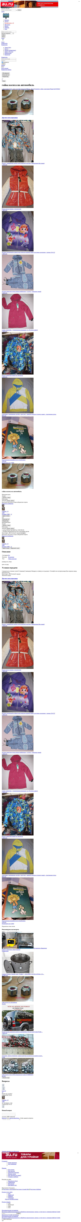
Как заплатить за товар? (14, 1175)
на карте (23, 533)
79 (2, 1092)
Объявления (11, 1182)
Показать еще (6, 1077)
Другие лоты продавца (10, 117)
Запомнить (6, 62)
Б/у (9, 555)
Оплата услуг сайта (7, 1192)
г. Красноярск (5, 89)
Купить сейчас (10, 500)
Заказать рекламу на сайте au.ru (10, 1151)
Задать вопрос (6, 515)
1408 (3, 513)
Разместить (4, 43)
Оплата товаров (6, 1202)
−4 (11, 514)
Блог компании (12, 1164)
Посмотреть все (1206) (8, 462)
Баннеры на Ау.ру (13, 1181)
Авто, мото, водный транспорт (18, 89)
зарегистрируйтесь (14, 1118)
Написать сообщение (7, 503)
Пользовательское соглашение (10, 1210)
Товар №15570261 (55, 89)
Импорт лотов (12, 1174)
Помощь (4, 1168)
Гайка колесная (12, 558)
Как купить (11, 1169)
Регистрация (4, 68)
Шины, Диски (30, 89)
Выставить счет (12, 1185)
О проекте (4, 1161)
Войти (3, 65)
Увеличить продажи (13, 1172)
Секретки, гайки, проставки (42, 89)
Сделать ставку (6, 497)
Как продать (11, 1171)
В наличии (11, 557)
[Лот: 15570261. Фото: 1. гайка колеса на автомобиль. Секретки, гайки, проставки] (18, 114)
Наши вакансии (12, 1162)
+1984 (7, 514)
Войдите (4, 1118)
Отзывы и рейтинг (13, 1176)
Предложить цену (15, 548)
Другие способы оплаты (11, 1199)
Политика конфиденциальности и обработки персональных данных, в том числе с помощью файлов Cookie (31, 1211)
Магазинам (11, 1183)
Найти (3, 35)
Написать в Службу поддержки (10, 1215)
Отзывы (4, 514)
